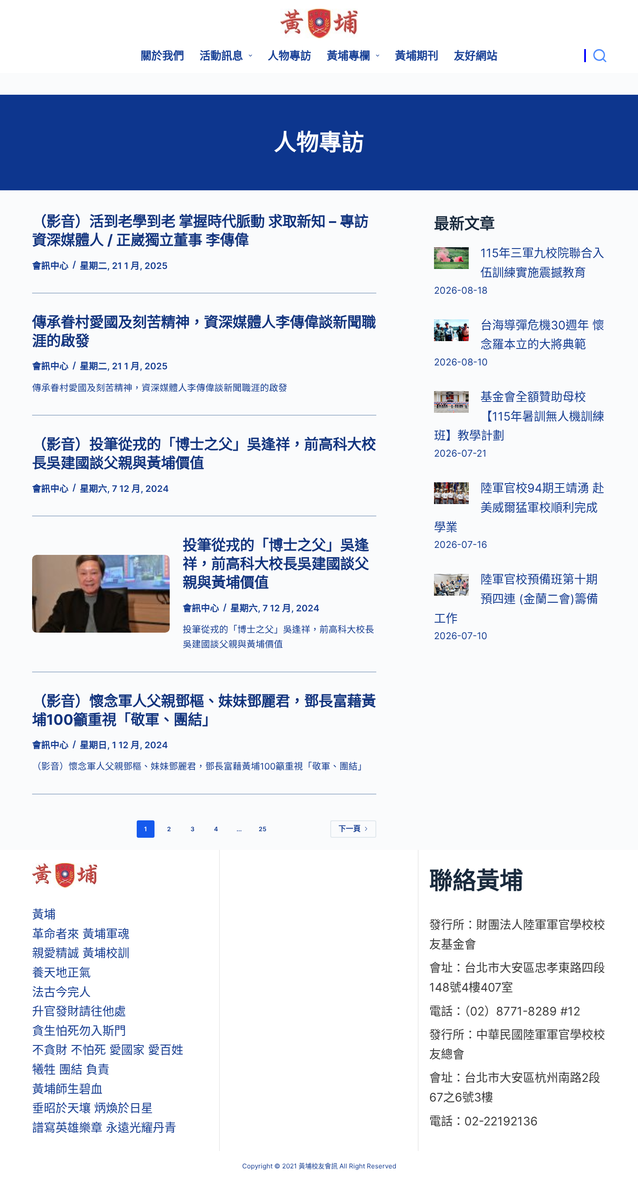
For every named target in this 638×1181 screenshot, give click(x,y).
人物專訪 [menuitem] (289, 55)
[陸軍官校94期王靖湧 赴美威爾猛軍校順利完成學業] (451, 493)
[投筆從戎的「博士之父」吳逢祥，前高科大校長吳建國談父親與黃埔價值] (101, 594)
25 (262, 829)
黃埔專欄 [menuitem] (348, 55)
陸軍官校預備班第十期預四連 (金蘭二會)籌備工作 (516, 598)
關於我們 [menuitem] (162, 55)
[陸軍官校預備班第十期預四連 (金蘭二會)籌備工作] (451, 585)
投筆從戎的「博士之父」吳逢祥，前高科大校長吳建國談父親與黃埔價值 (276, 563)
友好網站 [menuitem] (475, 55)
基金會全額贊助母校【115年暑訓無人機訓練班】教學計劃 (519, 416)
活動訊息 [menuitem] (221, 55)
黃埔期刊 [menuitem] (416, 55)
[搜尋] (595, 55)
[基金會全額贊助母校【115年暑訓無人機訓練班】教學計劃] (451, 402)
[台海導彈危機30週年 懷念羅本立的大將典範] (451, 330)
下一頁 (350, 828)
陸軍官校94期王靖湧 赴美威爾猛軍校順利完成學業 (519, 507)
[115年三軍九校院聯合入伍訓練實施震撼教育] (451, 258)
